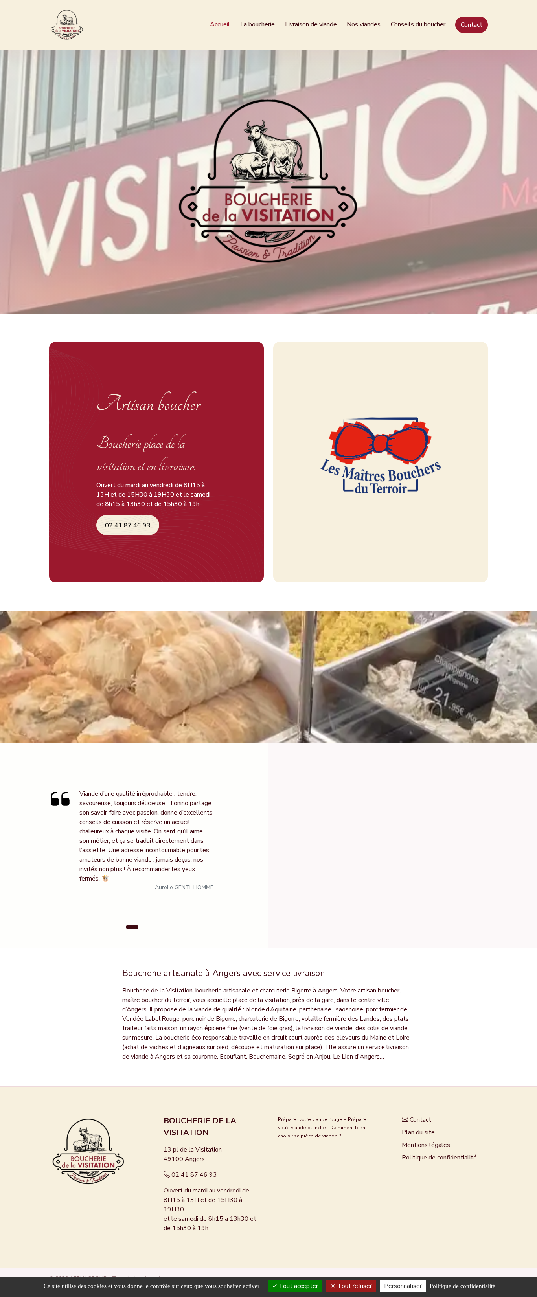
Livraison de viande (311, 24)
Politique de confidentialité (439, 1157)
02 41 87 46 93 (194, 1174)
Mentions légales (426, 1145)
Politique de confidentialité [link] (462, 1286)
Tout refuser (354, 1286)
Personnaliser (403, 1286)
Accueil (220, 24)
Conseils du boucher (418, 24)
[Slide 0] (132, 927)
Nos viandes (364, 24)
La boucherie (257, 24)
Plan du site (418, 1132)
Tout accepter (297, 1286)
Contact (471, 24)
